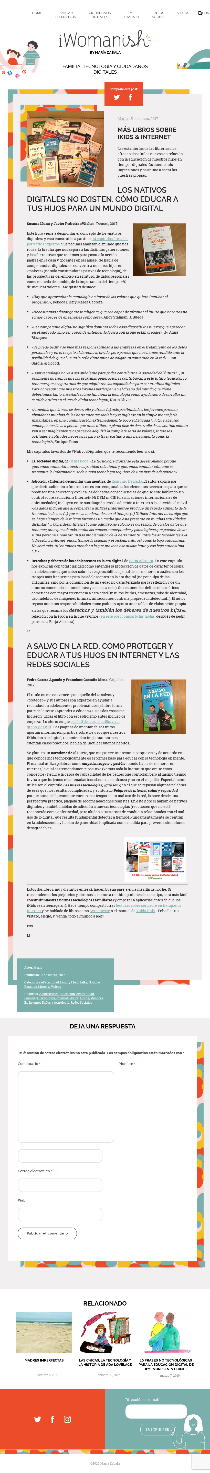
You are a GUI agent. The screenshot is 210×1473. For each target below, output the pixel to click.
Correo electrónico (35, 1171)
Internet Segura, (67, 998)
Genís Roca (78, 461)
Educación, (68, 994)
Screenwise (100, 910)
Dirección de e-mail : (143, 1399)
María (123, 118)
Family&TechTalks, (74, 982)
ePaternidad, (50, 982)
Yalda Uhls (145, 910)
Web (21, 1200)
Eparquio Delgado (127, 481)
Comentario (29, 1064)
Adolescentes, (49, 994)
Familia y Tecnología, (40, 998)
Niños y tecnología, (56, 1002)
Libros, (85, 998)
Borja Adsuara (141, 560)
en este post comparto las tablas (128, 616)
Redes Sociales (81, 1002)
